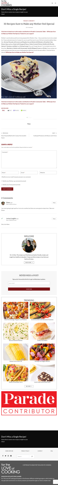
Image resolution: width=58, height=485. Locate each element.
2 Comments (30, 27)
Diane (8, 202)
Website (42, 172)
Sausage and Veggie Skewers (42, 361)
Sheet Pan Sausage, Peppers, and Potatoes (15, 319)
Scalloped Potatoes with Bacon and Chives (45, 134)
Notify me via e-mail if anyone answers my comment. (16, 177)
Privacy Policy (25, 451)
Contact (40, 451)
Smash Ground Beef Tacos (16, 382)
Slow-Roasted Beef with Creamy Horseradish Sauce (13, 135)
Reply (54, 202)
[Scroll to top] (54, 479)
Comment (5, 152)
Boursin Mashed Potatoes (15, 340)
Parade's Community (29, 20)
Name (4, 172)
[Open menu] (55, 3)
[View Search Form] (52, 3)
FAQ (52, 451)
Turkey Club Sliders (42, 340)
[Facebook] (2, 455)
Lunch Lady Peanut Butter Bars (42, 382)
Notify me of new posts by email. (11, 184)
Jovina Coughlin (11, 218)
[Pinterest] (11, 455)
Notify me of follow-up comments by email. (14, 181)
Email (23, 172)
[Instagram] (8, 455)
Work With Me (9, 451)
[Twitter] (5, 455)
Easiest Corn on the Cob (16, 361)
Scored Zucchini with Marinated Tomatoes (42, 319)
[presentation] (15, 310)
